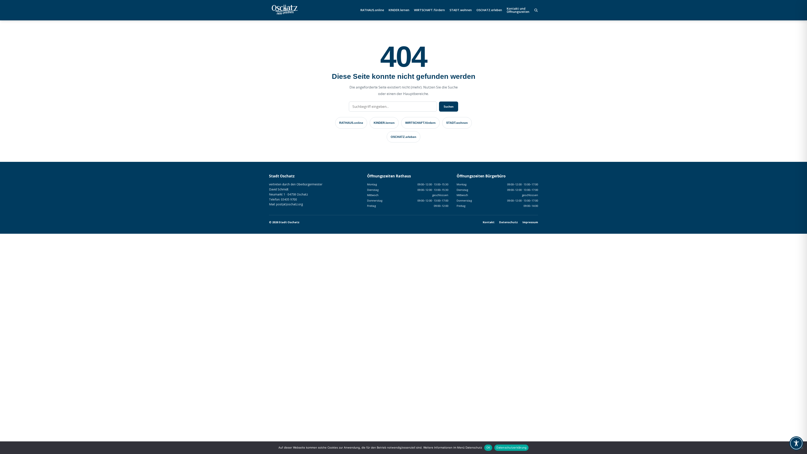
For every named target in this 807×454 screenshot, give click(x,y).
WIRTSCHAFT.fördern (429, 10)
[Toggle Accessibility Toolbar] (796, 443)
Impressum (530, 222)
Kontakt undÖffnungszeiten (518, 10)
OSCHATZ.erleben (489, 10)
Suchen (449, 106)
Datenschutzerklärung (511, 447)
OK (488, 447)
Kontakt (488, 222)
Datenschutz (508, 222)
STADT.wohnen (461, 10)
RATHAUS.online (372, 10)
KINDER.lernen (399, 10)
